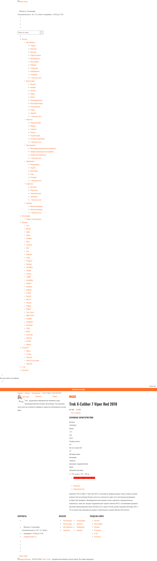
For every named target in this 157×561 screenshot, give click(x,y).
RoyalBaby (29, 280)
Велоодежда (34, 165)
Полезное (25, 348)
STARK (28, 293)
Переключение (35, 123)
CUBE (28, 328)
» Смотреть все (35, 78)
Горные (33, 46)
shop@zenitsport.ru (30, 537)
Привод (33, 126)
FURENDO (29, 322)
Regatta (28, 290)
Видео (28, 351)
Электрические (35, 193)
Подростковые (35, 55)
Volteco (28, 303)
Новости (29, 357)
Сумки (32, 110)
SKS (27, 248)
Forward (29, 245)
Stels (28, 242)
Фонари (33, 87)
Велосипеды (30, 42)
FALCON (29, 338)
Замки (32, 94)
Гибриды (33, 65)
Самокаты (29, 184)
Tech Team (30, 312)
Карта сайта (23, 556)
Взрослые (33, 190)
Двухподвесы (35, 59)
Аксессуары (30, 81)
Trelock (28, 274)
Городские (34, 68)
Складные (33, 75)
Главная (20, 393)
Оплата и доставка (32, 361)
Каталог (24, 39)
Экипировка (30, 161)
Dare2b (28, 296)
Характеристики (78, 489)
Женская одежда (36, 210)
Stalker (28, 309)
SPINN (28, 341)
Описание (76, 486)
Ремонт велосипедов (33, 219)
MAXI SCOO (30, 316)
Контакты (25, 370)
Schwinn (29, 238)
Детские (33, 52)
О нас (24, 367)
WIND (28, 332)
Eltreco (28, 299)
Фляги (32, 97)
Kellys (28, 232)
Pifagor (28, 306)
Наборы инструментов (38, 155)
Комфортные (34, 71)
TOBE (28, 258)
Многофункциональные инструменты (43, 148)
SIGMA (28, 271)
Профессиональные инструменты (42, 152)
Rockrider (29, 325)
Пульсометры (35, 107)
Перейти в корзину (78, 389)
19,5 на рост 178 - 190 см (80, 474)
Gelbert (28, 344)
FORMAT (29, 319)
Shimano (29, 255)
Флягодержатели (36, 100)
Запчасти (29, 120)
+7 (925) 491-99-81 (24, 8)
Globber (28, 283)
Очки (32, 174)
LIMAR (28, 277)
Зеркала (33, 113)
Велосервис (26, 216)
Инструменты (31, 145)
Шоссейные (34, 62)
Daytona (29, 264)
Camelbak (29, 267)
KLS (27, 251)
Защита (33, 168)
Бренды (24, 222)
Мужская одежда (36, 206)
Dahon (28, 235)
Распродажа (81, 521)
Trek (27, 226)
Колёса (33, 132)
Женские (33, 49)
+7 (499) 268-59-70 (26, 5)
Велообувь (34, 171)
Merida (28, 229)
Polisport (29, 261)
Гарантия (29, 364)
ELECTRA (29, 335)
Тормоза (33, 129)
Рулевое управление (37, 139)
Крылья (33, 84)
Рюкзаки (33, 177)
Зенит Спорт (46, 559)
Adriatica (29, 287)
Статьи (28, 354)
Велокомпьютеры (36, 103)
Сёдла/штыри (35, 136)
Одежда (29, 203)
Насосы (33, 91)
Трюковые (34, 197)
